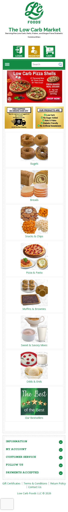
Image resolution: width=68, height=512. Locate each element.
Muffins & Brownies (34, 309)
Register (34, 51)
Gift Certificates (11, 483)
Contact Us (34, 487)
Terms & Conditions (35, 483)
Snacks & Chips (34, 236)
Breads (34, 200)
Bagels (34, 163)
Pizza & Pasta (34, 272)
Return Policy (58, 483)
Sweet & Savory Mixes (34, 345)
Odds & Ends (34, 381)
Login (19, 51)
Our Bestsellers (34, 418)
